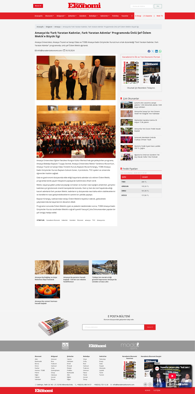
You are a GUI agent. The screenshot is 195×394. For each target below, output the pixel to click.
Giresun (54, 359)
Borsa (37, 364)
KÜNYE (147, 390)
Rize (52, 361)
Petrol (37, 373)
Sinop (53, 373)
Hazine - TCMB (40, 370)
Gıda (101, 364)
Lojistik (101, 370)
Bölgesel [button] (60, 16)
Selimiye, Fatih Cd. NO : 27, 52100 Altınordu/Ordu (55, 385)
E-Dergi (138, 16)
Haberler (65, 220)
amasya (88, 220)
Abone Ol (38, 6)
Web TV (160, 16)
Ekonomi (80, 220)
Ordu (53, 368)
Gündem (82, 16)
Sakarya (54, 375)
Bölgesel (49, 27)
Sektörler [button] (104, 16)
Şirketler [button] (71, 16)
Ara (158, 6)
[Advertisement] (76, 244)
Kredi (69, 364)
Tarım (101, 373)
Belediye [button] (92, 16)
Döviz (37, 366)
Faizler (37, 368)
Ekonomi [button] (48, 16)
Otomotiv (102, 368)
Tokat (85, 375)
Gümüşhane (55, 370)
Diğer (36, 375)
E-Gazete (148, 16)
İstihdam (38, 379)
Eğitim (69, 377)
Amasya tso (101, 220)
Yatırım (37, 377)
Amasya (57, 27)
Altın (36, 359)
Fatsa (85, 373)
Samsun (54, 366)
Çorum (53, 377)
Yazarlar (124, 16)
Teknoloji (102, 359)
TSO (93, 220)
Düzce (53, 379)
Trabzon (54, 364)
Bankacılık (38, 361)
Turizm (101, 375)
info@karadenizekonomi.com (49, 50)
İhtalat (69, 368)
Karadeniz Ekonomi (53, 220)
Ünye (85, 359)
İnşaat (101, 366)
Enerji (101, 361)
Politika (115, 16)
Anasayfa (38, 16)
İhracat (69, 366)
